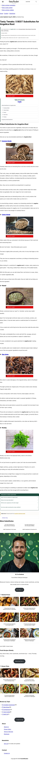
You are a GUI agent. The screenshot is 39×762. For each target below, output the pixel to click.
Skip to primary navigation (8, 5)
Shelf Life (5, 714)
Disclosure (6, 734)
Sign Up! (6, 743)
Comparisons (6, 709)
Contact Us (7, 753)
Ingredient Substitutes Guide (19, 513)
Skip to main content (7, 7)
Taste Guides (6, 712)
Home (1, 13)
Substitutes (12, 13)
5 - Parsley (4, 116)
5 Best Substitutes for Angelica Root (9, 105)
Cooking (6, 13)
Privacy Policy (7, 729)
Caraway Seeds (6, 141)
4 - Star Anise (5, 114)
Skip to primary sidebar (8, 10)
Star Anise (5, 354)
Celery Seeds (6, 214)
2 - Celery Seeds (5, 110)
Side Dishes (6, 707)
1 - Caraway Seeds (5, 107)
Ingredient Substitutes (9, 704)
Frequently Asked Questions (7, 119)
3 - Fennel (4, 112)
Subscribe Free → (19, 661)
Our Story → (19, 589)
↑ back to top (19, 719)
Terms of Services (8, 731)
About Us (6, 726)
